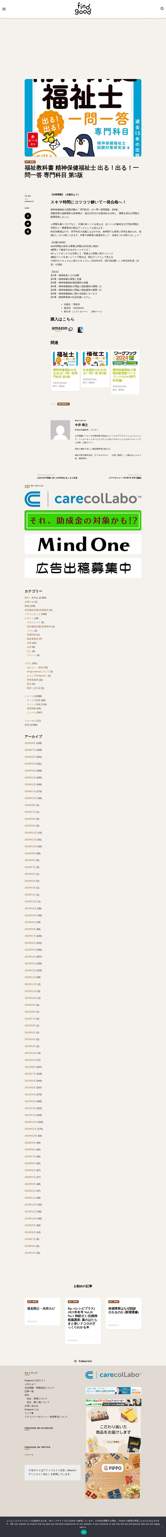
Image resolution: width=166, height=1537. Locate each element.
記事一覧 (29, 1391)
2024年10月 (31, 846)
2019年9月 (30, 1225)
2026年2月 (30, 784)
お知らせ (29, 601)
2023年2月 (30, 970)
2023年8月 (30, 929)
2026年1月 (30, 791)
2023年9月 (30, 922)
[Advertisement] (83, 45)
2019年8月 (30, 1232)
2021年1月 (30, 1115)
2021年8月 (30, 1067)
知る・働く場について (38, 1402)
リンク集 (29, 1413)
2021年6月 (30, 1080)
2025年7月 (30, 812)
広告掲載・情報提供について (39, 1387)
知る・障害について (37, 1398)
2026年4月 (30, 770)
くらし (30, 630)
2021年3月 (30, 1101)
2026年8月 (30, 743)
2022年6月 (30, 1025)
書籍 (27, 606)
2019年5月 (30, 1253)
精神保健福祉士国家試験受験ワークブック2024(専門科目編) (124, 375)
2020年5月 (30, 1170)
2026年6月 (30, 757)
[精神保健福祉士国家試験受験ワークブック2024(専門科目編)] (125, 359)
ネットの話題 (34, 700)
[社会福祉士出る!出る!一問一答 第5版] (95, 359)
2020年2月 (30, 1191)
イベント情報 (34, 704)
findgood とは (32, 1409)
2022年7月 (30, 1018)
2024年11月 (31, 839)
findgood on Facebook (39, 1428)
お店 (29, 647)
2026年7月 (30, 750)
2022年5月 (30, 1032)
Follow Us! (85, 1361)
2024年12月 (31, 832)
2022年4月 (30, 1039)
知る (27, 1395)
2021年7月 (30, 1073)
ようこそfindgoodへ (37, 675)
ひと (29, 651)
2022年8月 (30, 1011)
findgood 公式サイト (35, 1380)
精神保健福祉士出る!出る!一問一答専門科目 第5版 (65, 373)
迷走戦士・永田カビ (41, 1308)
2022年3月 (30, 1046)
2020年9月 (30, 1142)
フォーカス (30, 720)
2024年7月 (30, 867)
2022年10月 (31, 998)
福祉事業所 (32, 639)
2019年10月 (31, 1218)
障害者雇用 (32, 679)
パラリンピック (33, 614)
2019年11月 (31, 1211)
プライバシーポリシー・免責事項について (46, 1416)
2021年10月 (31, 1053)
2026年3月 (30, 777)
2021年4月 (30, 1094)
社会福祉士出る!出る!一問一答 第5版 (95, 371)
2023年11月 (31, 908)
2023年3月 (30, 963)
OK (83, 1532)
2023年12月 (31, 901)
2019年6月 (30, 1246)
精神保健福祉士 (63, 404)
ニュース (29, 696)
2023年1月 (30, 977)
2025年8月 (30, 805)
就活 (29, 684)
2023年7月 (30, 936)
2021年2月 (30, 1108)
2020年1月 (30, 1197)
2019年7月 (30, 1239)
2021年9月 (30, 1060)
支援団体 (31, 634)
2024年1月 (30, 894)
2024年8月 (30, 860)
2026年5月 (30, 763)
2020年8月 (30, 1149)
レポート (29, 618)
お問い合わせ (31, 1406)
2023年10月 (31, 915)
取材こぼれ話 (34, 688)
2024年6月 (30, 874)
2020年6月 (30, 1163)
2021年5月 (30, 1087)
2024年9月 (30, 853)
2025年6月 (30, 819)
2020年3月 (30, 1184)
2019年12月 (31, 1204)
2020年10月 (31, 1135)
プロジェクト (34, 622)
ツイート (29, 1454)
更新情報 (31, 708)
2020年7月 (30, 1156)
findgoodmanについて (38, 671)
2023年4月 (30, 956)
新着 (27, 724)
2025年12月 (31, 798)
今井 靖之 (28, 196)
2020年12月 (31, 1122)
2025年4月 (30, 825)
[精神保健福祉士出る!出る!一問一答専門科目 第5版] (65, 359)
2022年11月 (31, 991)
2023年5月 (30, 949)
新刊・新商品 (30, 162)
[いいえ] (162, 1526)
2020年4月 (30, 1177)
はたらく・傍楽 (35, 667)
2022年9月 (30, 1005)
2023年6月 (30, 943)
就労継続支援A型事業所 (37, 610)
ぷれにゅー (30, 1384)
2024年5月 (30, 881)
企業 (29, 643)
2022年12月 (31, 984)
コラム (28, 663)
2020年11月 (31, 1128)
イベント (31, 655)
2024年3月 (30, 887)
